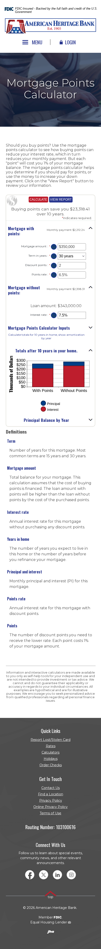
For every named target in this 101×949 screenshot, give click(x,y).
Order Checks (35, 765)
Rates (50, 746)
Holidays (51, 759)
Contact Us (50, 788)
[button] (50, 231)
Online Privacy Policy (50, 807)
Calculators (50, 752)
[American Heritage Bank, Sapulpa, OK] (50, 26)
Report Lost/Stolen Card (50, 740)
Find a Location (50, 794)
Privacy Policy (50, 800)
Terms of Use (50, 813)
